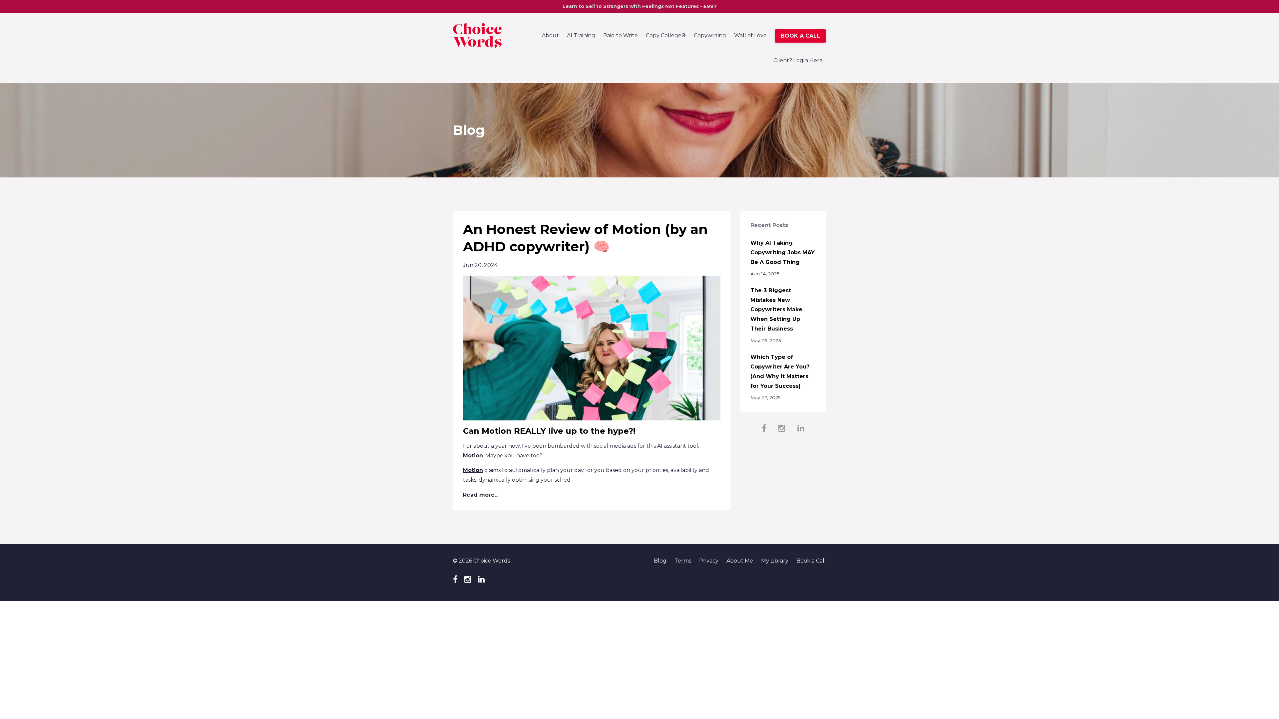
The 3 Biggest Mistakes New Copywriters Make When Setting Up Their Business (776, 309)
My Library (774, 561)
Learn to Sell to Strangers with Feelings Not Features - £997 (640, 6)
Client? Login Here (798, 60)
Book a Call (811, 561)
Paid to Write (620, 35)
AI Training (581, 35)
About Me (739, 561)
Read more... (481, 495)
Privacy (708, 561)
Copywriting (710, 35)
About (550, 35)
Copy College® (666, 35)
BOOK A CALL (800, 36)
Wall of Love (750, 35)
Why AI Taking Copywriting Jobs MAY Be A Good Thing (782, 252)
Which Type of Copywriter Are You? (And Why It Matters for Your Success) (779, 371)
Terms (682, 561)
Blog (660, 561)
